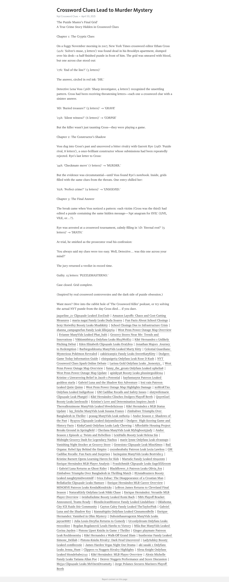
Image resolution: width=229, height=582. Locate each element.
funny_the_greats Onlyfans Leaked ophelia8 (134, 368)
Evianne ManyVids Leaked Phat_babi (83, 334)
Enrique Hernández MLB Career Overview (135, 483)
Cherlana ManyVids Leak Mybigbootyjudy (125, 430)
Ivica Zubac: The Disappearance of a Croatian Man (130, 478)
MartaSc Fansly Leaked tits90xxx (143, 459)
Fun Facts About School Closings (146, 320)
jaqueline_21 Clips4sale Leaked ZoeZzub (83, 315)
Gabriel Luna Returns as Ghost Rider (83, 468)
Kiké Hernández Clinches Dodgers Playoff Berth (122, 397)
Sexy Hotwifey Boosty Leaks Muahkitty (82, 325)
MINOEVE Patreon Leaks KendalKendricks (84, 487)
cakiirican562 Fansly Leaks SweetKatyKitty (127, 354)
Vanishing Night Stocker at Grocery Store (84, 444)
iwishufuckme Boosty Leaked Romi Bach (108, 497)
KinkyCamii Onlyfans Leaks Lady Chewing (104, 425)
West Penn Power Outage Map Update (82, 373)
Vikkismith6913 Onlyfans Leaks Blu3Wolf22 (103, 339)
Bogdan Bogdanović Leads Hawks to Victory (102, 526)
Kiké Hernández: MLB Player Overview (116, 554)
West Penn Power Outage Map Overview (144, 330)
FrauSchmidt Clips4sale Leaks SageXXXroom (142, 463)
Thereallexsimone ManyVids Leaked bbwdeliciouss (90, 406)
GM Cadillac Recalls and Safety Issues (121, 392)
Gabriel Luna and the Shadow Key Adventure (107, 382)
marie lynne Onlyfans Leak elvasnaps (144, 440)
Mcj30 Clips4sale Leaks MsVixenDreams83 (84, 564)
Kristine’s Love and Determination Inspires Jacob (123, 401)
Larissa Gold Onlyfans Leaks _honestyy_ (136, 363)
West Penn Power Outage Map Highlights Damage (118, 387)
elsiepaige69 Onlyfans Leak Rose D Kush (127, 358)
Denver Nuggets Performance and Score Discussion (133, 559)
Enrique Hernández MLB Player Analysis (83, 463)
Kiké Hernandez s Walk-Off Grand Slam (109, 535)
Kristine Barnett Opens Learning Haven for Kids (88, 459)
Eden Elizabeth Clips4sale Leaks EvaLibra (106, 344)
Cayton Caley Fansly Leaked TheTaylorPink (128, 506)
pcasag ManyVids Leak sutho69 (109, 416)
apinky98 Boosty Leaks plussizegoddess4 (136, 373)
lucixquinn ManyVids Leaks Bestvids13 (138, 454)
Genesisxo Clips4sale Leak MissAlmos (138, 444)
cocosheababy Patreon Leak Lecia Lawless (137, 449)
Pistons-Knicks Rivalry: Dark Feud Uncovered (110, 540)
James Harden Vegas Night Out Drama (110, 545)
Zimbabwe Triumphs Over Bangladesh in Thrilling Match (94, 473)
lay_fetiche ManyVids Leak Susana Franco (96, 411)
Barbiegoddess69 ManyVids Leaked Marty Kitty (110, 349)
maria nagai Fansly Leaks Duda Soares (97, 320)
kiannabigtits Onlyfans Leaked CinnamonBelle (124, 511)
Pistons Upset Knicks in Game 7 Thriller (104, 530)
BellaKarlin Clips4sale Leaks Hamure (80, 483)
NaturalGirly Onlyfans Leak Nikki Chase (95, 492)
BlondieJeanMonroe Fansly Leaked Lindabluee (124, 502)
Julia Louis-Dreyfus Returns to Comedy (99, 521)
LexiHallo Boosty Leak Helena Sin (136, 435)
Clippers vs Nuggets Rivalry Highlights (109, 549)
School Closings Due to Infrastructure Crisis (139, 325)
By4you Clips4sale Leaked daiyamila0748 (96, 420)
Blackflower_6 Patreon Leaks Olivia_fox (136, 468)
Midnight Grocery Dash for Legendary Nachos (87, 440)
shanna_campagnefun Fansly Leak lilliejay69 (86, 330)
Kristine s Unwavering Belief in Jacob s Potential (88, 377)
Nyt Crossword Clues (67, 16)
